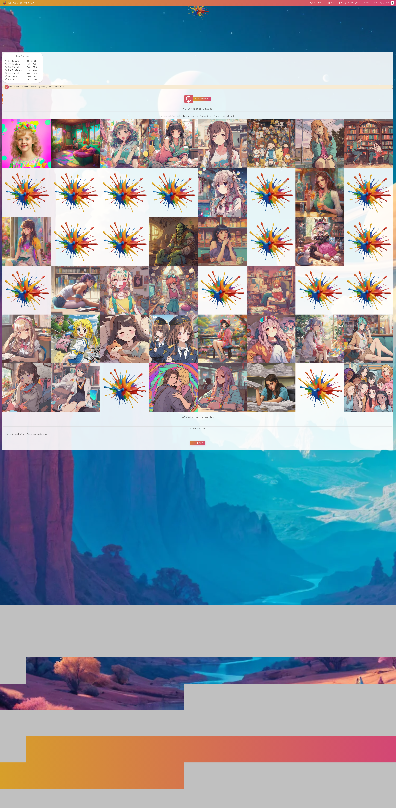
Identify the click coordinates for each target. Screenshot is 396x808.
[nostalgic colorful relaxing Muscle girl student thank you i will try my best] (75, 290)
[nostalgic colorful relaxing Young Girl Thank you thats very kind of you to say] (26, 143)
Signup (382, 3)
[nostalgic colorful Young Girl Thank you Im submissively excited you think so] (124, 143)
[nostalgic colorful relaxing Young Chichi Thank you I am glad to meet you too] (222, 339)
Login (376, 3)
